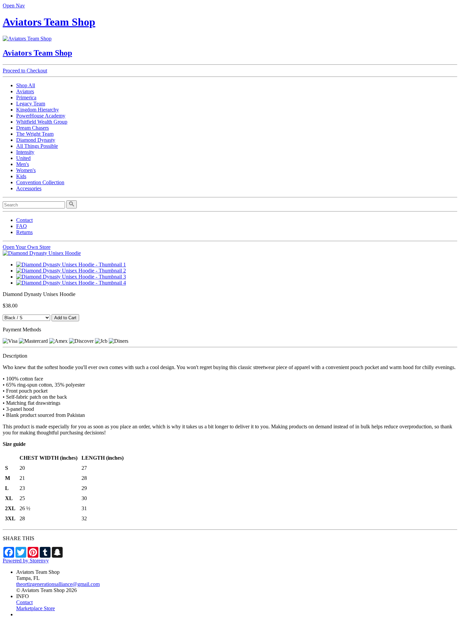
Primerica (26, 97)
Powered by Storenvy (26, 560)
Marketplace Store (35, 608)
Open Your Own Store (27, 247)
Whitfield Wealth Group (41, 122)
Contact (24, 220)
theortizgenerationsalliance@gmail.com (58, 584)
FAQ (21, 226)
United (23, 158)
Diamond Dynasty (35, 140)
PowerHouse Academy (40, 116)
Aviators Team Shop (49, 22)
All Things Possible (37, 146)
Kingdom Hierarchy (37, 109)
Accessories (28, 188)
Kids (21, 176)
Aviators (25, 91)
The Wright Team (35, 134)
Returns (24, 232)
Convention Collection (40, 182)
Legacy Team (30, 103)
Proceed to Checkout (25, 70)
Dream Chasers (32, 128)
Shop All (25, 85)
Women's (26, 170)
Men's (22, 164)
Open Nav (14, 5)
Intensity (25, 152)
